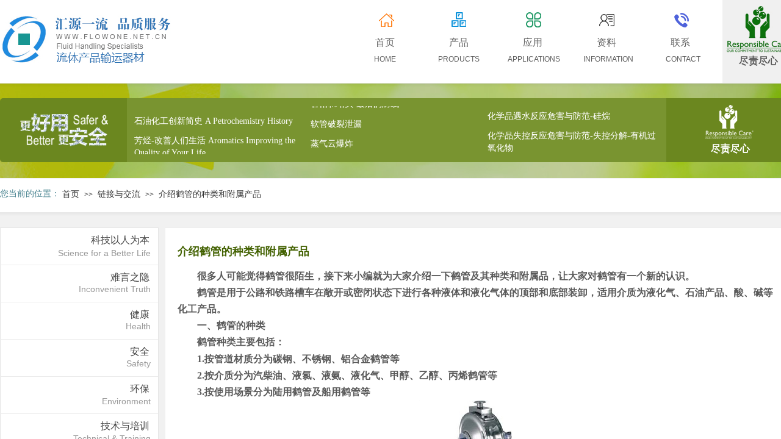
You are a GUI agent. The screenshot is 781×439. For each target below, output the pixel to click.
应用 (532, 42)
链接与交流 (119, 194)
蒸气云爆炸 (332, 142)
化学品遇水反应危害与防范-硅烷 (549, 115)
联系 (680, 42)
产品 (459, 42)
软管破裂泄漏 (336, 122)
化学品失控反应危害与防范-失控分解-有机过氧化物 (572, 140)
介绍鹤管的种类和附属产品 (210, 194)
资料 (606, 42)
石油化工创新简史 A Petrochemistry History (213, 119)
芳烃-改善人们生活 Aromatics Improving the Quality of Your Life (214, 145)
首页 (70, 194)
